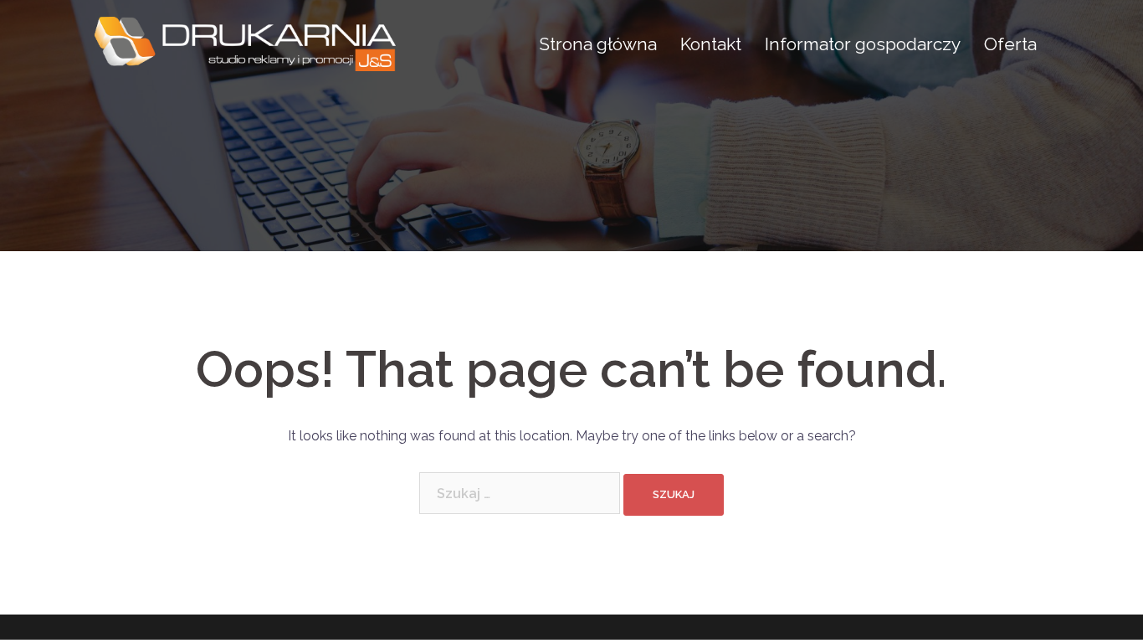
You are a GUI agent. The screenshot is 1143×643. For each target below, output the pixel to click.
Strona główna (598, 43)
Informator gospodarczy (863, 43)
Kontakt (710, 43)
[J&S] (245, 43)
